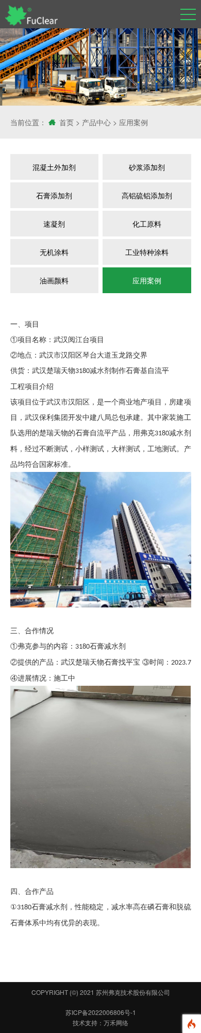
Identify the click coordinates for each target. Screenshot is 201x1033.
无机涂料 (54, 252)
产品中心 (96, 122)
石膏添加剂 (54, 195)
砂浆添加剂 (147, 167)
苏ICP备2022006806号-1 (100, 1012)
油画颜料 (54, 280)
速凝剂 (54, 223)
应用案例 (133, 122)
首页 (66, 122)
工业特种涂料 (147, 252)
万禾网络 (116, 1022)
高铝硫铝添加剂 (147, 195)
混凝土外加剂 (54, 167)
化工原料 (146, 223)
